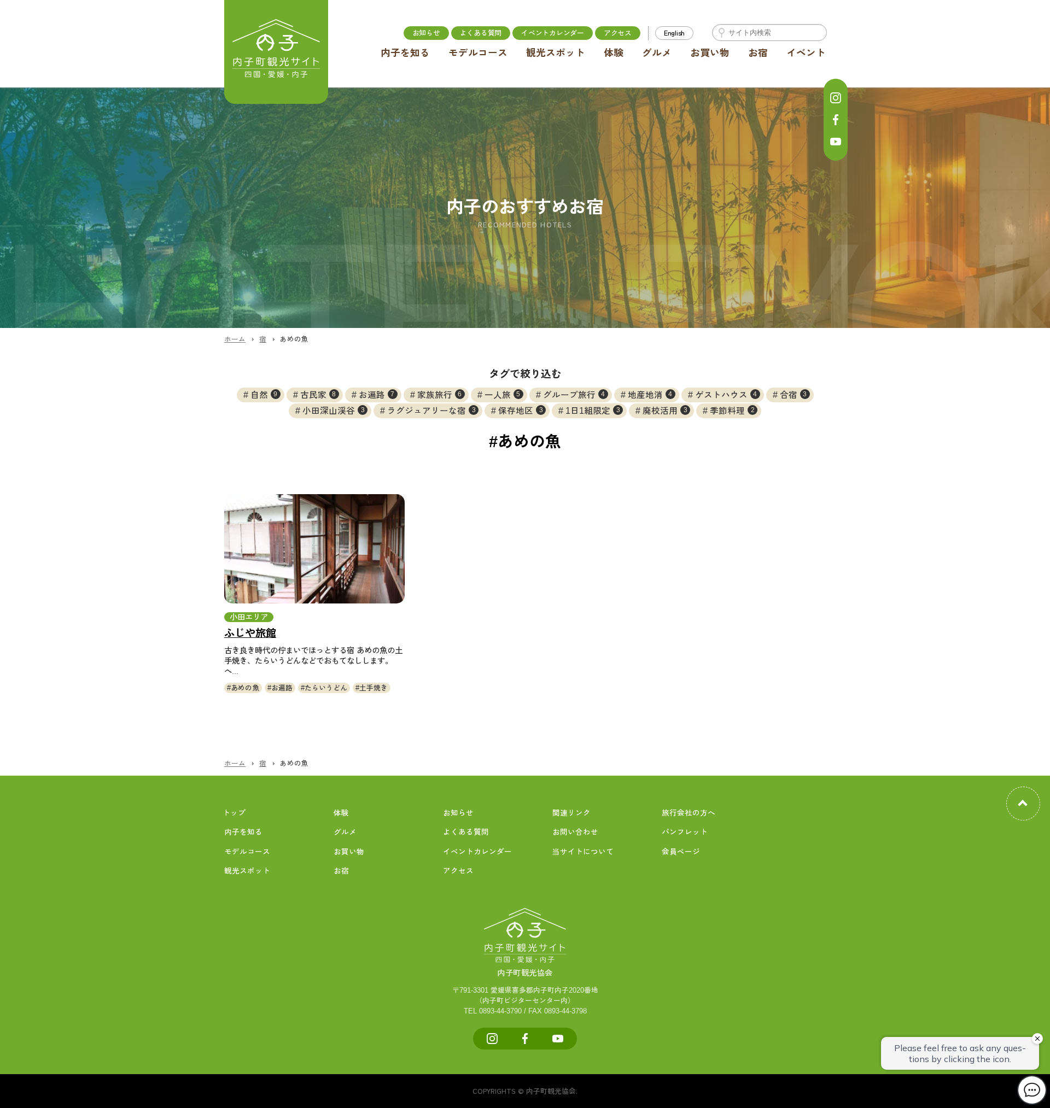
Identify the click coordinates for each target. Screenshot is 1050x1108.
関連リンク (571, 813)
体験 (613, 53)
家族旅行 (439, 395)
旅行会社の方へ (688, 813)
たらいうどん (326, 688)
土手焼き (373, 688)
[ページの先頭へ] (1023, 803)
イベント (806, 53)
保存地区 (520, 410)
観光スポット (555, 53)
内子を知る (405, 53)
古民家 (318, 395)
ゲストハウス (726, 395)
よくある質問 (480, 32)
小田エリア (249, 617)
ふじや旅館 (250, 633)
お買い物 (710, 53)
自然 (264, 395)
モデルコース (478, 53)
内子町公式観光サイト (276, 52)
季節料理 (732, 410)
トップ (234, 813)
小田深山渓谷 (333, 410)
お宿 (758, 53)
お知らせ (426, 32)
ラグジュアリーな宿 (431, 410)
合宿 (793, 395)
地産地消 (650, 395)
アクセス (618, 32)
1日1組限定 (592, 410)
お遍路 (377, 395)
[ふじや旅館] (314, 548)
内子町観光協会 (525, 973)
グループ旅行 (574, 395)
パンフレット (685, 832)
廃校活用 (665, 410)
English (674, 32)
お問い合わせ (575, 832)
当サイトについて (583, 852)
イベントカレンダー (552, 32)
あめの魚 (245, 688)
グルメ (657, 53)
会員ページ (681, 852)
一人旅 (503, 395)
